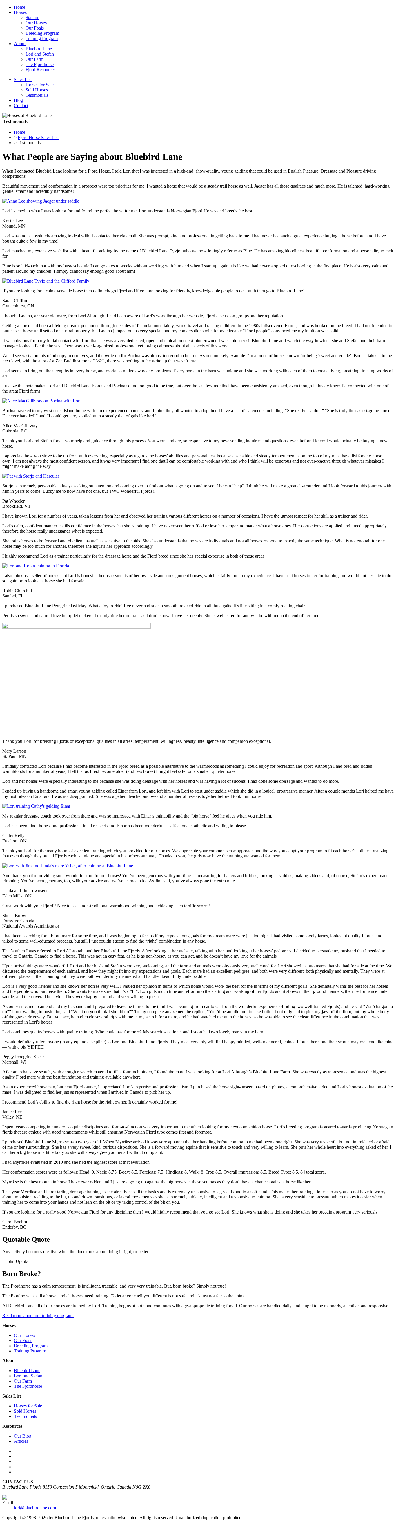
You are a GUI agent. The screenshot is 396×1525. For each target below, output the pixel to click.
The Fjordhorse (40, 64)
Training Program (42, 38)
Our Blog (22, 1436)
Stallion (32, 17)
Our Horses (36, 22)
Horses (20, 12)
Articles (21, 1441)
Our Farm (34, 59)
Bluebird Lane (39, 48)
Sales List (23, 79)
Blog (18, 100)
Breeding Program (42, 33)
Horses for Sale (40, 84)
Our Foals (35, 27)
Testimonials (37, 95)
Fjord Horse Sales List (38, 137)
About (20, 43)
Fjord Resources (40, 69)
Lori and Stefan (40, 54)
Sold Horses (37, 89)
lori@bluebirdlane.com (35, 1507)
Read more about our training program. (38, 1315)
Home (19, 7)
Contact (21, 105)
